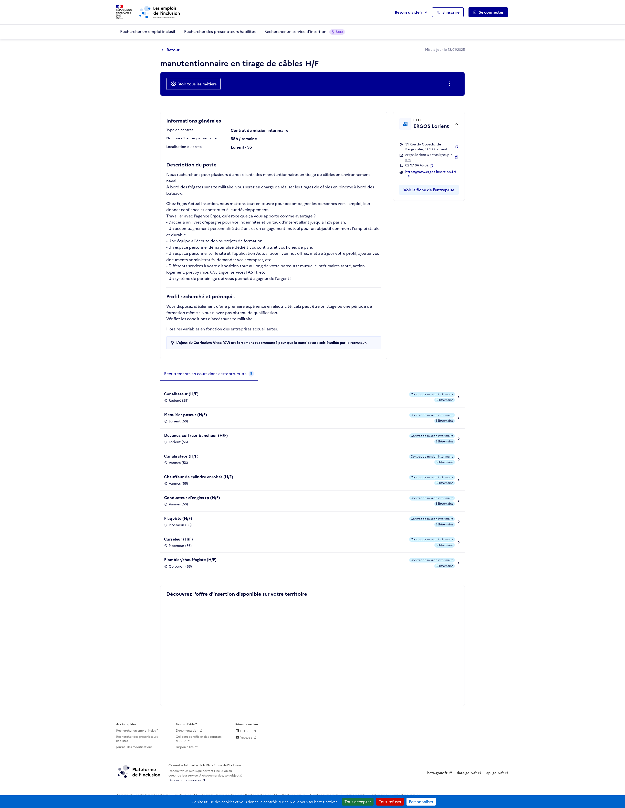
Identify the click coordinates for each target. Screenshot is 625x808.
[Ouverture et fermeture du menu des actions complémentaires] (450, 84)
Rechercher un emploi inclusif (147, 31)
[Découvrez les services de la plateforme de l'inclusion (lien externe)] (139, 771)
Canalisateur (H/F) (181, 394)
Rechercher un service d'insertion (303, 31)
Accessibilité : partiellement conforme (143, 795)
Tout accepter (357, 802)
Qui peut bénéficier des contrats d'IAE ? (198, 739)
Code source (184, 795)
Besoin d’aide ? (408, 12)
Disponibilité (185, 747)
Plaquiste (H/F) (178, 518)
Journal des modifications (134, 747)
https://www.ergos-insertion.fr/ (430, 172)
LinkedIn (246, 731)
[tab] (209, 374)
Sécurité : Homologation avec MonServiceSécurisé (237, 795)
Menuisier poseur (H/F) (185, 415)
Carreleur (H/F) (178, 539)
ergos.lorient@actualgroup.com (428, 157)
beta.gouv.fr (437, 773)
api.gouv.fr (495, 773)
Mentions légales (293, 795)
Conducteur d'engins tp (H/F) (192, 498)
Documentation (187, 730)
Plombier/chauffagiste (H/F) (190, 560)
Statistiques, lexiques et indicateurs (395, 795)
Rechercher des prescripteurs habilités (220, 31)
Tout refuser (390, 802)
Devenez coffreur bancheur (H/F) (196, 435)
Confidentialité (355, 795)
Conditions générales (325, 795)
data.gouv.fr (467, 773)
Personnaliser (421, 802)
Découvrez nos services (184, 780)
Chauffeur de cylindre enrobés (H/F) (198, 477)
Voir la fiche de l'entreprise (429, 190)
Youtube (246, 738)
